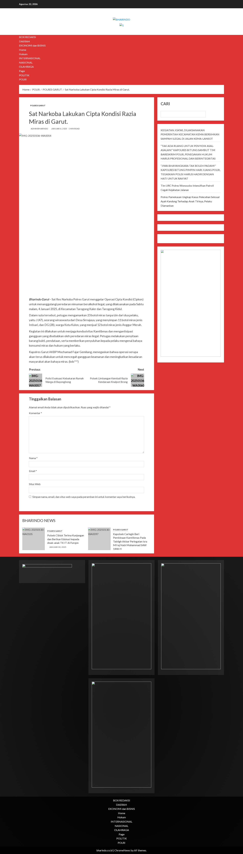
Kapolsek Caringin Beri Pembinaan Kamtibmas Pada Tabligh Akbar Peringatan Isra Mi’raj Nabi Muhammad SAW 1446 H (130, 541)
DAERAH (24, 41)
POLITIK (24, 75)
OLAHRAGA (26, 66)
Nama (33, 458)
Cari (165, 103)
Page (22, 70)
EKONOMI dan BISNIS (32, 45)
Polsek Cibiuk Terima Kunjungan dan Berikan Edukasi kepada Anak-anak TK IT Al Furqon (65, 539)
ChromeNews (122, 850)
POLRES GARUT (37, 105)
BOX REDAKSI (27, 37)
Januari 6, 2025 (59, 128)
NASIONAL (26, 62)
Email (33, 470)
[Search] (222, 58)
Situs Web (34, 484)
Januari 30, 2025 (57, 547)
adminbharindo (39, 128)
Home (22, 49)
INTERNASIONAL (29, 58)
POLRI (23, 79)
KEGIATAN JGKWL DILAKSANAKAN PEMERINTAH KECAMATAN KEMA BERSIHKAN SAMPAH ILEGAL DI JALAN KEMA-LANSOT (190, 134)
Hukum (23, 54)
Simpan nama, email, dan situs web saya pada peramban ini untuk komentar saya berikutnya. (83, 496)
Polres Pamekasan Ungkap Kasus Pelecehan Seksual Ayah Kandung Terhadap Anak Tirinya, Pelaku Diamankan (190, 201)
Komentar (35, 413)
